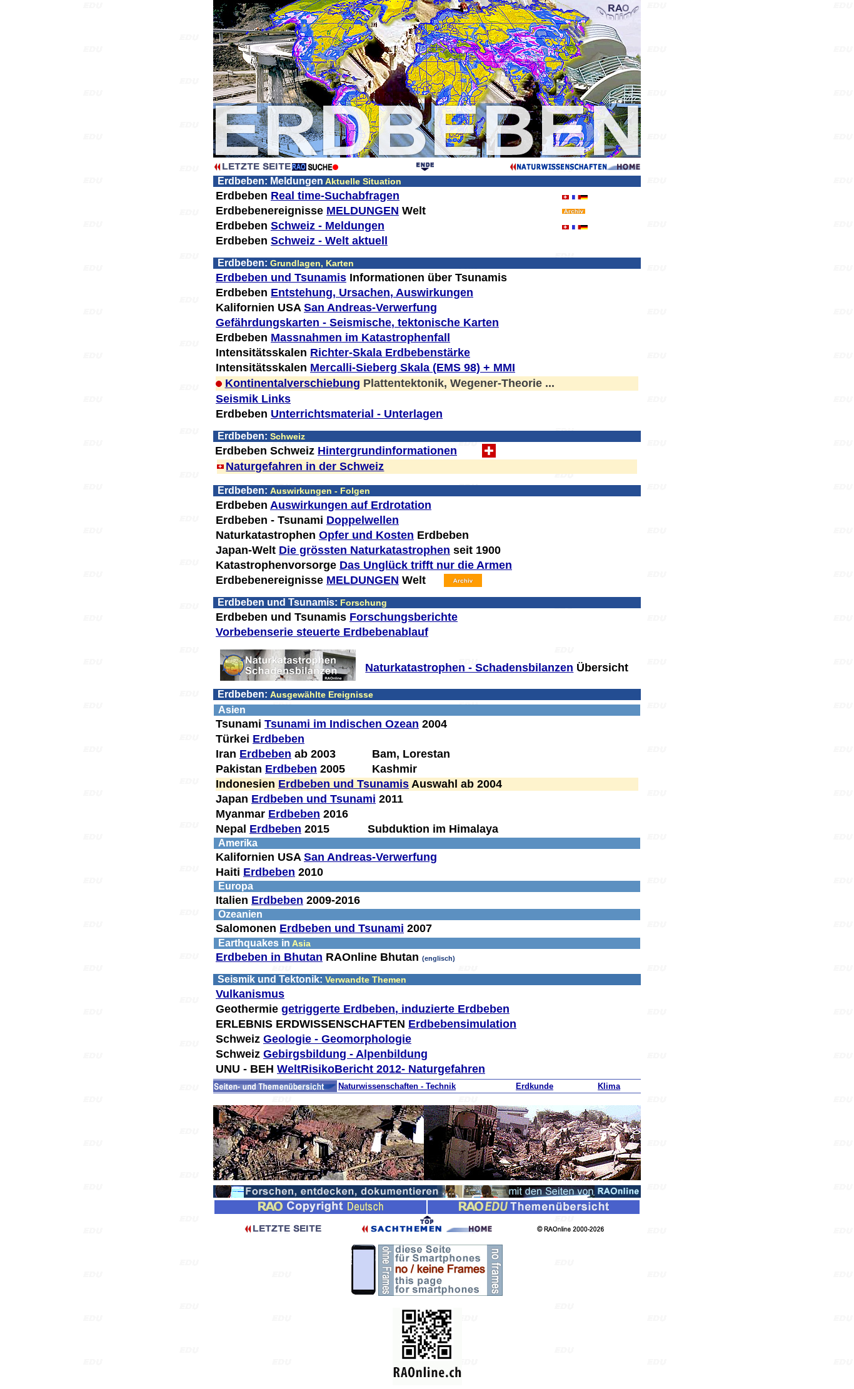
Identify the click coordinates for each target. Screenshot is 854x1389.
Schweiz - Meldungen (327, 225)
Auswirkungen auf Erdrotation (350, 505)
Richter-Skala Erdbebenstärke (390, 352)
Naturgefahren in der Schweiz (305, 466)
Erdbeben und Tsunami (313, 799)
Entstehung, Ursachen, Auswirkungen (372, 292)
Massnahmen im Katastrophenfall (360, 337)
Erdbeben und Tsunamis (281, 277)
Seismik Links (253, 399)
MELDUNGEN (362, 210)
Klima (609, 1086)
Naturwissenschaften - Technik (397, 1086)
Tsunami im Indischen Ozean (341, 724)
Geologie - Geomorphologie (337, 1039)
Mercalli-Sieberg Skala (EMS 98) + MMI (412, 367)
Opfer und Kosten (366, 535)
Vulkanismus (250, 994)
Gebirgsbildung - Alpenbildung (345, 1054)
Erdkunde (534, 1086)
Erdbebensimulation (462, 1024)
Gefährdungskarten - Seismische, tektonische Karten (357, 322)
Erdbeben (278, 739)
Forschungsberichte (403, 617)
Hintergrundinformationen (387, 450)
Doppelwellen (362, 520)
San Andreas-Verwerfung (370, 307)
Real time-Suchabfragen (335, 195)
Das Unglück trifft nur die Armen (425, 565)
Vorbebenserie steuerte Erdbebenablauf (322, 632)
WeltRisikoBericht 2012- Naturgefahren (381, 1069)
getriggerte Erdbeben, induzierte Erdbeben (395, 1009)
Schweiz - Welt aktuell (329, 240)
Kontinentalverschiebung (292, 383)
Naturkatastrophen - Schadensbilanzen (469, 667)
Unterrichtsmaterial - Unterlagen (357, 414)
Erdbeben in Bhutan (269, 957)
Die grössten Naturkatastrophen (364, 550)
